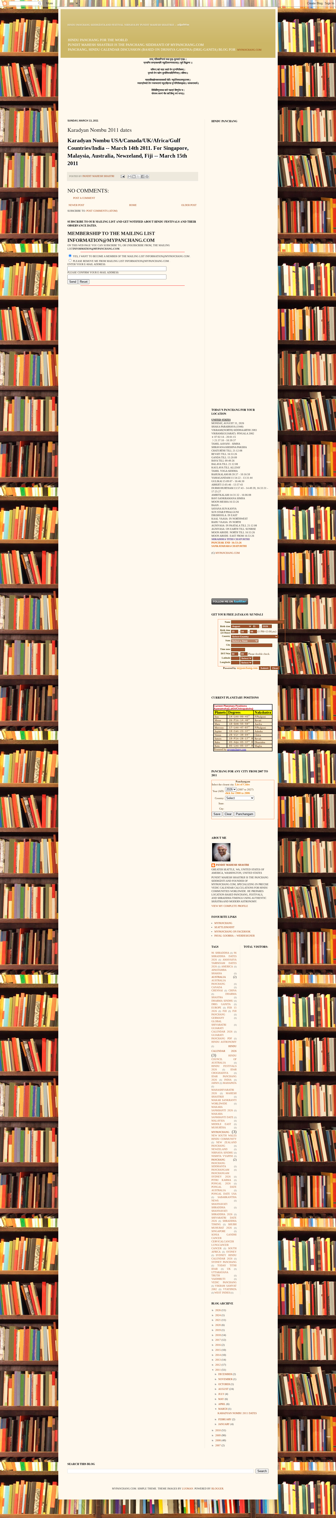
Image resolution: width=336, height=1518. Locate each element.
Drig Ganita (221, 1004)
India (228, 1080)
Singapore (218, 1231)
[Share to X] (138, 176)
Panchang (218, 1160)
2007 (218, 1445)
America (227, 966)
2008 (218, 1440)
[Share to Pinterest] (147, 176)
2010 (218, 1430)
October (224, 1384)
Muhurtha (218, 1127)
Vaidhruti (218, 1279)
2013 (218, 1360)
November (225, 1379)
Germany (217, 1018)
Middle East (221, 1124)
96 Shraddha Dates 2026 (224, 956)
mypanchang (223, 923)
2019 (218, 1330)
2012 (218, 1365)
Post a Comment (84, 198)
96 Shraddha (220, 953)
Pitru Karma (221, 1180)
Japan (215, 1083)
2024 (218, 1315)
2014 (218, 1355)
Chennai (217, 990)
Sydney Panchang (224, 1262)
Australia (218, 977)
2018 (218, 1335)
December (225, 1374)
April (222, 1404)
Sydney (231, 1252)
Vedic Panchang (224, 1282)
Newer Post (76, 205)
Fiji (225, 1011)
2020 (218, 1325)
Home (133, 205)
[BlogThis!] (134, 176)
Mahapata (230, 1083)
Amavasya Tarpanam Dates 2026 (224, 963)
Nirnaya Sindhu (222, 1152)
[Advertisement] (225, 576)
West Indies (222, 1292)
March (223, 1409)
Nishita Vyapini (222, 1156)
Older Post (189, 205)
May (221, 1399)
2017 (218, 1340)
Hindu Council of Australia (224, 1059)
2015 (218, 1350)
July (221, 1394)
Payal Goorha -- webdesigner (234, 936)
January (224, 1424)
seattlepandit (224, 927)
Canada (216, 987)
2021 (218, 1320)
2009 (218, 1435)
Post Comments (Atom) (101, 211)
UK (229, 1269)
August (223, 1389)
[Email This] (129, 176)
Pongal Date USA (224, 1194)
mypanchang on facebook (232, 931)
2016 (218, 1345)
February (225, 1419)
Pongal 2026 (221, 1183)
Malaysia (218, 1120)
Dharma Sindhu (222, 1001)
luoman (187, 1488)
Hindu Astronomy (224, 1042)
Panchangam (220, 1170)
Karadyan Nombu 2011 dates (237, 1413)
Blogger (217, 1488)
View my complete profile (229, 906)
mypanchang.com (249, 50)
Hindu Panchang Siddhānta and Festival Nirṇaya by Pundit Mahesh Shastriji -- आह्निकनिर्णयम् (128, 25)
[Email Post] (122, 176)
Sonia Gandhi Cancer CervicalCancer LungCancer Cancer (224, 1241)
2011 (218, 1370)
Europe (216, 1007)
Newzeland (219, 1149)
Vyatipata (230, 1289)
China (233, 990)
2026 (218, 1310)
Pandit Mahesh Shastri (232, 865)
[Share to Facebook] (142, 176)
